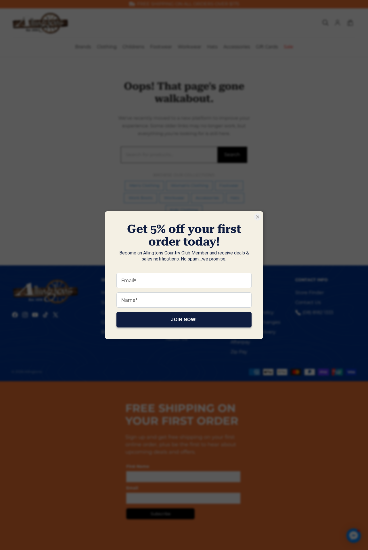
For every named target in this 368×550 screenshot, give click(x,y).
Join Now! (184, 319)
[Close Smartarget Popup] (257, 217)
